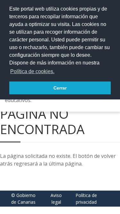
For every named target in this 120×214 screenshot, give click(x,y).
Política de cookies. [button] (32, 71)
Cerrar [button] (60, 87)
